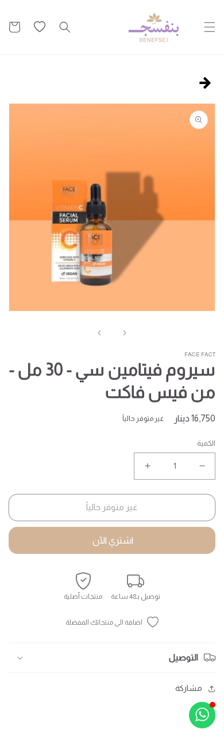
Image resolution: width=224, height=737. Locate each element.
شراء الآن (112, 540)
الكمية (206, 443)
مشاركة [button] (188, 688)
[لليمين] (99, 332)
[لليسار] (124, 332)
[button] (209, 27)
